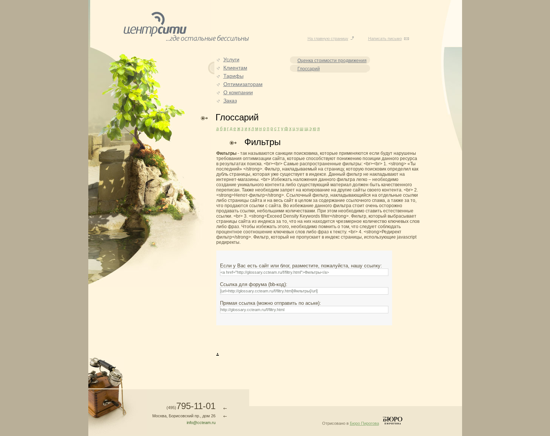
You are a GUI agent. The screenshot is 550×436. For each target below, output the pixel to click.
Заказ (230, 101)
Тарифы (233, 76)
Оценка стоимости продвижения (332, 60)
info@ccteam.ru (201, 422)
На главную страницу (328, 38)
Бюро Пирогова (364, 423)
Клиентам (235, 68)
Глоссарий (308, 68)
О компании (238, 92)
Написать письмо (385, 38)
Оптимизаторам (243, 84)
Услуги (231, 59)
